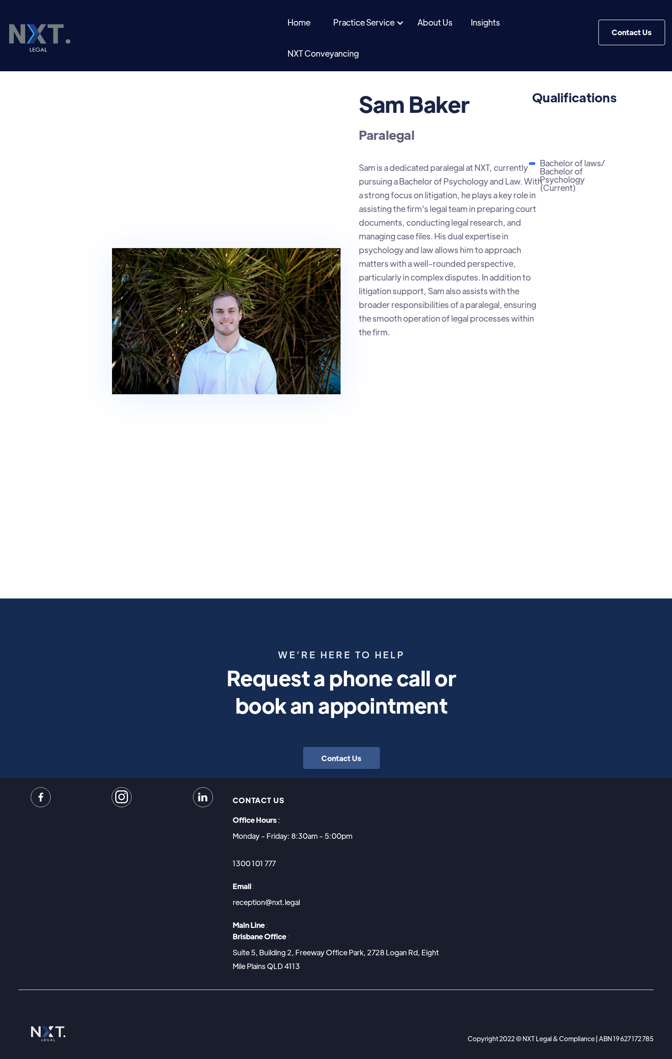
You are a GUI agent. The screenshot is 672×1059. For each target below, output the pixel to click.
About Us (435, 22)
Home (299, 22)
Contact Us (631, 32)
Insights (485, 22)
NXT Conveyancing (323, 53)
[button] (368, 22)
